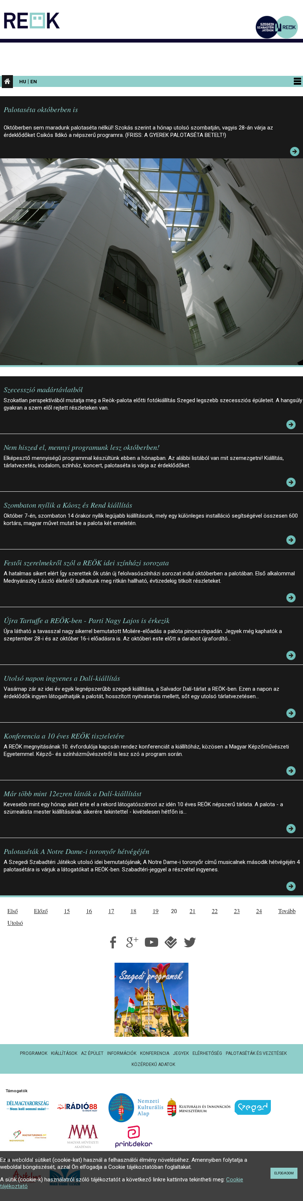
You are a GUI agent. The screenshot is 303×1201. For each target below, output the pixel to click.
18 (133, 911)
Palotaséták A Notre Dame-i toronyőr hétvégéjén (76, 851)
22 (215, 911)
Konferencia (154, 1053)
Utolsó (15, 922)
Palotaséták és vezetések (256, 1053)
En (33, 81)
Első (12, 911)
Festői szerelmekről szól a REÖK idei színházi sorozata (86, 562)
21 (192, 911)
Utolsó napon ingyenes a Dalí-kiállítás (62, 678)
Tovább (287, 911)
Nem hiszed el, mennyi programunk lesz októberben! (82, 447)
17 (111, 911)
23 (237, 911)
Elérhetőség (207, 1053)
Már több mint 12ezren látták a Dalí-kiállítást (73, 793)
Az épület (92, 1053)
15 (67, 911)
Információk (121, 1053)
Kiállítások (64, 1053)
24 (259, 911)
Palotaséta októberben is (41, 109)
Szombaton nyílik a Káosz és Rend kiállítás (68, 504)
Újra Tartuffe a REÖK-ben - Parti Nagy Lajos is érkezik (87, 620)
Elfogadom (284, 1173)
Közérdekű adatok (153, 1064)
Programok (33, 1053)
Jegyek (181, 1053)
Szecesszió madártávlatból (43, 389)
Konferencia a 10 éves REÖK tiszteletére (64, 735)
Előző (41, 911)
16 (89, 911)
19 (156, 911)
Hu (22, 81)
